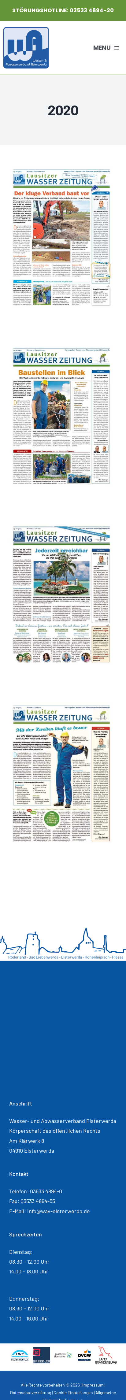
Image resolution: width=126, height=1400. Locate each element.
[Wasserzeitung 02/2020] (63, 525)
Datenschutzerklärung (30, 1392)
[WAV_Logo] (26, 29)
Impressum (93, 1384)
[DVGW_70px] (84, 1351)
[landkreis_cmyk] (63, 1353)
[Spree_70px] (41, 1349)
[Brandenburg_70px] (106, 1349)
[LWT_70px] (20, 1351)
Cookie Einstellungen (73, 1392)
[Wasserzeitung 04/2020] (63, 168)
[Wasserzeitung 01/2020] (63, 704)
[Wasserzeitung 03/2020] (63, 347)
